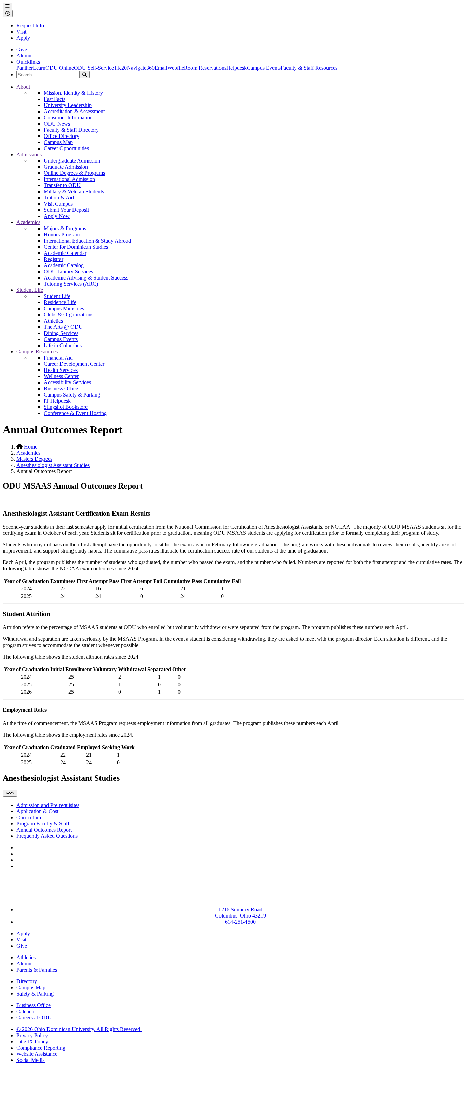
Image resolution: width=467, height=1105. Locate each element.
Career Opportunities (66, 148)
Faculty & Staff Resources (309, 68)
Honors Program (62, 234)
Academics (28, 222)
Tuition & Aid (59, 197)
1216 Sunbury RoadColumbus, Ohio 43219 (240, 913)
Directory (26, 981)
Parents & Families (36, 970)
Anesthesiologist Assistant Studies (53, 465)
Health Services (61, 370)
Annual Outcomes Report (44, 830)
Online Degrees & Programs (74, 173)
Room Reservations (205, 68)
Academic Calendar (65, 253)
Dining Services (61, 333)
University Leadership (68, 105)
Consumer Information (68, 117)
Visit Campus (58, 204)
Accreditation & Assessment (74, 111)
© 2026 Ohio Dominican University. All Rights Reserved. (79, 1029)
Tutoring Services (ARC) (71, 284)
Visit (21, 32)
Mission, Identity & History (73, 93)
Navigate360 (141, 68)
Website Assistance (36, 1054)
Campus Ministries (64, 308)
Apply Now (57, 216)
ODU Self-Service (94, 68)
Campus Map (58, 142)
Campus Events (264, 68)
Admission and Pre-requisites (47, 805)
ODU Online (59, 68)
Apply (23, 38)
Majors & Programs (65, 228)
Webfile (175, 68)
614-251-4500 (240, 922)
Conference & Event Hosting (75, 413)
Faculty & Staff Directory (71, 130)
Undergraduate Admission (72, 161)
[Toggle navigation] (10, 793)
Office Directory (61, 136)
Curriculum (28, 817)
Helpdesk (236, 68)
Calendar (26, 1011)
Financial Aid (58, 358)
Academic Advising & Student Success (86, 278)
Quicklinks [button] (28, 62)
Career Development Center (74, 364)
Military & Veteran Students (74, 191)
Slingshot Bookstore (66, 407)
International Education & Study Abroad (87, 241)
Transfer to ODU (62, 185)
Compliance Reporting (40, 1048)
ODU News (57, 124)
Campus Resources (37, 351)
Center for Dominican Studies (76, 247)
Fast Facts (54, 99)
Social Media (30, 1060)
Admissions (29, 154)
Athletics (53, 321)
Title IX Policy (32, 1041)
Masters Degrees (34, 459)
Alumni (24, 55)
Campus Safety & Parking (72, 395)
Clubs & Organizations (68, 314)
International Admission (69, 179)
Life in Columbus (63, 345)
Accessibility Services (67, 382)
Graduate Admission (66, 167)
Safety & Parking (35, 994)
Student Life (29, 290)
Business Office (61, 388)
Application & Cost (37, 811)
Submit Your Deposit (66, 210)
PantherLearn (30, 68)
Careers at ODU (34, 1017)
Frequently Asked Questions (47, 836)
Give (21, 49)
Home (30, 447)
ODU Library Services (68, 271)
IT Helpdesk (57, 401)
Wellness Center (61, 376)
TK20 (120, 68)
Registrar (53, 259)
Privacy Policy (32, 1035)
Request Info (30, 25)
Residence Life (60, 302)
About (23, 87)
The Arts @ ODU (63, 327)
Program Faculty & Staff (42, 824)
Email (161, 68)
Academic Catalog (64, 265)
